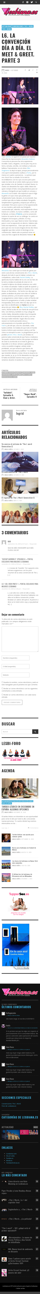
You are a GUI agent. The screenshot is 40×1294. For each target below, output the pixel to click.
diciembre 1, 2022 (26, 879)
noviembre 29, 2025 (20, 812)
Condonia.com (11, 1154)
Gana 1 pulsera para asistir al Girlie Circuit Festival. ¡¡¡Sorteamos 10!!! (19, 1261)
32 (37, 1209)
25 (37, 1228)
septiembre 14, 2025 (27, 839)
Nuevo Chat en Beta (14, 1015)
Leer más (5, 828)
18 (37, 1270)
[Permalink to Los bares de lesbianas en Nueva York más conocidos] (6, 864)
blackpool (18, 372)
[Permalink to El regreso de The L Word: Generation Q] (20, 511)
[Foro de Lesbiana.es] (16, 755)
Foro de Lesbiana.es (9, 1106)
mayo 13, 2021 (18, 500)
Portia (29, 173)
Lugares (30, 801)
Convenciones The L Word (23, 26)
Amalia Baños (8, 449)
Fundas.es (9, 1158)
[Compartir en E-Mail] (36, 72)
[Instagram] (27, 2)
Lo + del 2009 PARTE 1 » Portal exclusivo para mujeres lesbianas (20, 585)
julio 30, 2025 (25, 865)
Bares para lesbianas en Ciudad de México (24, 849)
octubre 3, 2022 (19, 449)
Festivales (13, 801)
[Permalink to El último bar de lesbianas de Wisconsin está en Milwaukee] (6, 877)
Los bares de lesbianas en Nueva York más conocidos (25, 862)
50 (37, 1181)
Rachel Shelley (25, 277)
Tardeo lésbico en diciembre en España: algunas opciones (18, 808)
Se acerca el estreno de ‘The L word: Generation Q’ (17, 445)
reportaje (5, 377)
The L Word (6, 29)
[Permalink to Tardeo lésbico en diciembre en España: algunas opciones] (20, 788)
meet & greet (27, 375)
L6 (17, 375)
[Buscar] (4, 2)
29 (37, 1219)
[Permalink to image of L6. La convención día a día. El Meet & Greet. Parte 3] (20, 91)
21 (37, 1249)
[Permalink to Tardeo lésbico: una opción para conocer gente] (6, 838)
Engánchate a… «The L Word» (20, 1209)
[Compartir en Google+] (32, 70)
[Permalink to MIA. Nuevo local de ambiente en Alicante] (4, 1249)
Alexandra (5, 193)
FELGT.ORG (10, 1156)
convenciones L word (9, 375)
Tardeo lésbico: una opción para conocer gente (23, 835)
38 (37, 1191)
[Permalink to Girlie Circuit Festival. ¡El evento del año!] (4, 1273)
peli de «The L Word (14, 335)
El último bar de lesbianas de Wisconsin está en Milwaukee (22, 875)
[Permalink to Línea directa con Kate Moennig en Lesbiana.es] (4, 1181)
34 (37, 1200)
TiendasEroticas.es (13, 1163)
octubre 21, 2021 (19, 475)
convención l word (29, 372)
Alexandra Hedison (28, 159)
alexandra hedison (8, 372)
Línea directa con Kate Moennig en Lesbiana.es (18, 1182)
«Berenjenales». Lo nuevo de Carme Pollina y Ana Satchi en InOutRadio (20, 1240)
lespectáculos (22, 801)
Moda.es (9, 1160)
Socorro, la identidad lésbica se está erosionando (23, 1028)
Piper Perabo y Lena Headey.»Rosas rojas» (16, 1191)
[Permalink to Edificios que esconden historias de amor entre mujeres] (11, 1134)
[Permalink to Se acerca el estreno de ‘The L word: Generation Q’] (20, 460)
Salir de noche (6, 803)
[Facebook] (23, 2)
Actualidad (6, 26)
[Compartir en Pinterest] (36, 70)
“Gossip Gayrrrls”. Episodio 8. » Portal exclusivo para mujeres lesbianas (17, 560)
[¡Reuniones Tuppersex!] (19, 904)
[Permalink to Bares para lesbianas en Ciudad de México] (6, 851)
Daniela (8, 157)
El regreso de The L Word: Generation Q (18, 497)
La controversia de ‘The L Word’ (15, 472)
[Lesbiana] (20, 992)
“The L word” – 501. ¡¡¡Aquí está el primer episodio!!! (16, 1229)
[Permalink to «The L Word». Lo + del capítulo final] (4, 1200)
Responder (33, 544)
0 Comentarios (33, 828)
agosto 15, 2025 (26, 852)
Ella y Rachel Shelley (26, 307)
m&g (20, 375)
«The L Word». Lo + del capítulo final (17, 1201)
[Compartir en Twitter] (29, 70)
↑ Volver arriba (20, 1288)
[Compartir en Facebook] (25, 70)
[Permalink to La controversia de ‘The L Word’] (20, 486)
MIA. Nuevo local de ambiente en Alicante (20, 1250)
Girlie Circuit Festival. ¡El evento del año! (18, 1271)
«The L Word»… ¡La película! (20, 1218)
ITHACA (19, 214)
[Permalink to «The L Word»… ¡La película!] (4, 1219)
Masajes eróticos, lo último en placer (19, 1049)
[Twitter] (31, 2)
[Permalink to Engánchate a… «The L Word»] (4, 1209)
